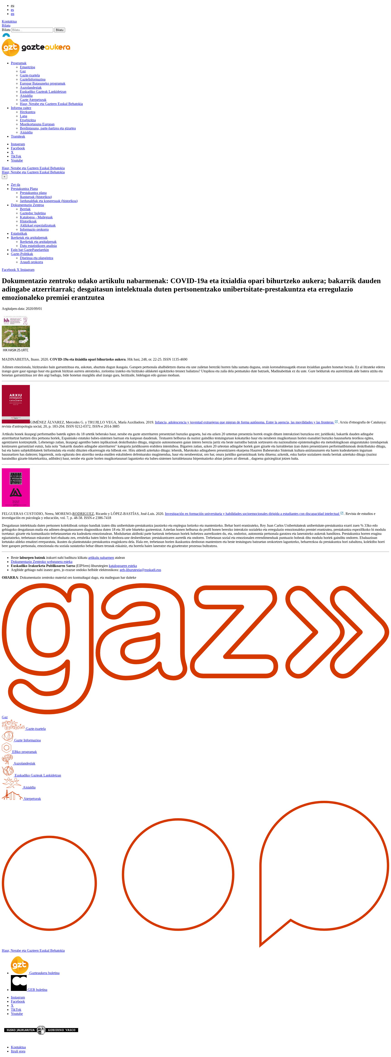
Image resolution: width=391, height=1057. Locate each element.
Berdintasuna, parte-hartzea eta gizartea (48, 128)
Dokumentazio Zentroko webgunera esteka (41, 562)
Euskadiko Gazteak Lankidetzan (43, 91)
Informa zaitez (21, 108)
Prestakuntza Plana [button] (24, 189)
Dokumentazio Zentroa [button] (27, 205)
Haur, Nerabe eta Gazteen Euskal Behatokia (51, 104)
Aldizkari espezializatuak (38, 225)
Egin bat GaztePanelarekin (30, 250)
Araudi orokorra (31, 262)
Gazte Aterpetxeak (33, 100)
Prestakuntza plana (33, 193)
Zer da (15, 185)
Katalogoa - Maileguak (36, 217)
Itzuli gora (18, 1051)
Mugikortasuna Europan (37, 124)
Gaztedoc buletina (33, 213)
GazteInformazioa (32, 79)
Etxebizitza (28, 120)
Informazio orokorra (34, 229)
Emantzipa (27, 67)
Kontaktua (9, 21)
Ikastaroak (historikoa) (36, 197)
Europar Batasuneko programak (42, 83)
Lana (23, 116)
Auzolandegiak (31, 87)
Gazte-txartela (30, 75)
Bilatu (6, 25)
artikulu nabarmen (101, 558)
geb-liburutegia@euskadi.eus (140, 570)
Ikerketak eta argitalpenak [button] (29, 237)
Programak (18, 63)
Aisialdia (26, 96)
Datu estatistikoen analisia (38, 246)
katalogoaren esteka (123, 566)
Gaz (23, 71)
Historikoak (28, 221)
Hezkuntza (27, 112)
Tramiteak (18, 136)
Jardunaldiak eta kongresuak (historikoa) (49, 201)
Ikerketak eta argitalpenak (38, 242)
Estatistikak (19, 233)
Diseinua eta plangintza (36, 258)
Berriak (25, 209)
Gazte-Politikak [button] (22, 254)
